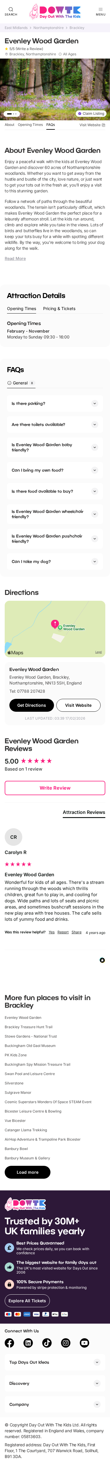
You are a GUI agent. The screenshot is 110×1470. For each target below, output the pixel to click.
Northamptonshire (48, 28)
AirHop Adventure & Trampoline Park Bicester (43, 1139)
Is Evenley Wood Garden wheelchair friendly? (47, 514)
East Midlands (16, 28)
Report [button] (63, 932)
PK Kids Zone (16, 1055)
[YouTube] (84, 1343)
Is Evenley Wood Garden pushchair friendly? (47, 538)
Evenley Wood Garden (23, 1017)
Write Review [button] (55, 788)
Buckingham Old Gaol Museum (30, 1045)
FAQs (50, 124)
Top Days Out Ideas (29, 1362)
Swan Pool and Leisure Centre (30, 1074)
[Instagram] (65, 1343)
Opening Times (30, 124)
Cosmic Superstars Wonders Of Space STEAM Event (48, 1102)
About (9, 124)
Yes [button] (52, 932)
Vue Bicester (15, 1120)
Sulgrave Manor (18, 1092)
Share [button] (77, 932)
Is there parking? (28, 403)
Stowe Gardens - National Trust (31, 1036)
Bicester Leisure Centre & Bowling (33, 1111)
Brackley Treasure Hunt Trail (29, 1027)
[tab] (21, 309)
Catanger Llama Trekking (26, 1130)
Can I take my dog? (31, 561)
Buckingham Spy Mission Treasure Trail (37, 1064)
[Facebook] (9, 1343)
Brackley (77, 28)
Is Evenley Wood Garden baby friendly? (42, 447)
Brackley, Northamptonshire (32, 54)
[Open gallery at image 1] (55, 89)
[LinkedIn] (28, 1343)
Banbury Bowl (16, 1148)
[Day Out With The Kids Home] (55, 11)
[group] (55, 761)
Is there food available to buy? (42, 491)
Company (19, 1404)
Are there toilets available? (38, 424)
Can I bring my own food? (37, 470)
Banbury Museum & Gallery (27, 1158)
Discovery (19, 1383)
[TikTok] (47, 1343)
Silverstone (14, 1083)
